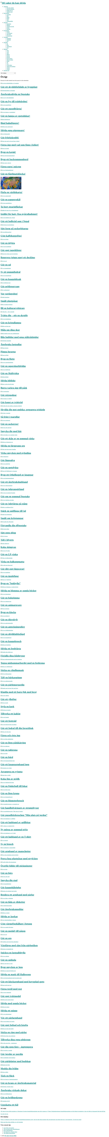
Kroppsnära (6, 30)
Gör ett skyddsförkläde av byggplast (19, 87)
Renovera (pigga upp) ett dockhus (18, 257)
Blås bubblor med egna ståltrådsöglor (20, 337)
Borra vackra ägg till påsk (14, 387)
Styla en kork (7, 706)
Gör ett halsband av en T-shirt (16, 836)
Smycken (9, 34)
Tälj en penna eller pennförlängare (12, 1129)
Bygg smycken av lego (12, 967)
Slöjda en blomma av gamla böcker (18, 590)
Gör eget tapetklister (11, 250)
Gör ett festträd (8, 721)
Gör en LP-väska (9, 554)
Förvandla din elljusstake (13, 525)
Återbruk (6, 6)
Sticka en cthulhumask (12, 670)
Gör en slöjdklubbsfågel (13, 634)
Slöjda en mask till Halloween (16, 974)
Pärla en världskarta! (11, 192)
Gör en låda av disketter (13, 902)
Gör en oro (6, 938)
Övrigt (8, 69)
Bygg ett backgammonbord (14, 159)
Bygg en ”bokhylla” (11, 583)
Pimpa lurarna (8, 351)
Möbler (8, 25)
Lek (7, 41)
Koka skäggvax (8, 547)
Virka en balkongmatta (12, 561)
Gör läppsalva (8, 460)
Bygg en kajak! (8, 152)
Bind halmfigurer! (10, 123)
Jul (7, 43)
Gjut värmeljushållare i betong (16, 923)
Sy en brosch (7, 844)
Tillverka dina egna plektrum (15, 1039)
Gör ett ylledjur (9, 699)
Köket (8, 27)
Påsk (8, 45)
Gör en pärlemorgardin (12, 684)
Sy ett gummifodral (10, 272)
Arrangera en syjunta (11, 771)
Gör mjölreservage (10, 286)
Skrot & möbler (10, 8)
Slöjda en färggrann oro (13, 445)
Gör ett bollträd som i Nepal (15, 221)
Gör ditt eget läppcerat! (13, 569)
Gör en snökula (8, 960)
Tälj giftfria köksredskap (9, 1133)
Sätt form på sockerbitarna (14, 228)
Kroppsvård (9, 35)
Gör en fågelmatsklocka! (13, 173)
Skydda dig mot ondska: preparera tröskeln (23, 409)
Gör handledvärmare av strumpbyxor (20, 807)
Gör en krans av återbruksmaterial (18, 1083)
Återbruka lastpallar (11, 344)
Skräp (8, 61)
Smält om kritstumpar (12, 518)
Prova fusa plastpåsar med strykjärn (19, 858)
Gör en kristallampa (11, 322)
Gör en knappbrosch (11, 641)
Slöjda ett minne (9, 1010)
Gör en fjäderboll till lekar (14, 786)
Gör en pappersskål (10, 199)
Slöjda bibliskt (8, 380)
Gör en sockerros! (10, 424)
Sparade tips (6, 70)
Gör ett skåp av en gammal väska (17, 438)
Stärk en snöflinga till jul (13, 511)
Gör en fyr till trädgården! (14, 101)
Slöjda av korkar (9, 916)
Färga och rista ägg (10, 735)
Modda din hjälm (9, 1068)
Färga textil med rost (11, 989)
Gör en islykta (8, 243)
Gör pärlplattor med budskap (16, 1061)
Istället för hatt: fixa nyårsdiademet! (19, 214)
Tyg (7, 63)
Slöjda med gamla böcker (13, 1003)
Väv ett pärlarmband (11, 1017)
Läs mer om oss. (4, 1114)
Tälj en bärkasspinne (11, 677)
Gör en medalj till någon (13, 931)
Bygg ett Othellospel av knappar (17, 474)
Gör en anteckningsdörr (13, 626)
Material (5, 49)
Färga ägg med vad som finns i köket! (20, 144)
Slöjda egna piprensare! (13, 130)
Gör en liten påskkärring (13, 742)
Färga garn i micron (11, 166)
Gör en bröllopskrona (11, 1097)
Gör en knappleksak (11, 279)
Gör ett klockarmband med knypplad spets (22, 981)
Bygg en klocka (8, 612)
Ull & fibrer (9, 65)
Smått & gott (9, 12)
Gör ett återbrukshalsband (14, 482)
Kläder (8, 31)
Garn (8, 51)
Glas (8, 53)
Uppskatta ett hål (9, 1104)
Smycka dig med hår (11, 431)
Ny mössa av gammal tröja (14, 829)
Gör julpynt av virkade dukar (10, 1131)
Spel (8, 19)
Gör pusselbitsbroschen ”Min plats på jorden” (24, 815)
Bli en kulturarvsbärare (13, 308)
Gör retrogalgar (9, 395)
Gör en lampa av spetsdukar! (15, 116)
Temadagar (9, 46)
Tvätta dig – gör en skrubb (14, 315)
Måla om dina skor (10, 330)
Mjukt (8, 17)
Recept (8, 57)
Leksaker (9, 14)
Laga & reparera (10, 9)
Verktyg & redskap (11, 66)
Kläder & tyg (10, 10)
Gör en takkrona (9, 750)
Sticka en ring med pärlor (14, 1032)
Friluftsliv (9, 38)
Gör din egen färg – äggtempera (17, 1046)
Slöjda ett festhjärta (11, 648)
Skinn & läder (10, 59)
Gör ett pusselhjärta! (11, 108)
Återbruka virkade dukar (14, 1090)
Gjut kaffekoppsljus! (11, 235)
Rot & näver (9, 58)
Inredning (9, 23)
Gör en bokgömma (10, 597)
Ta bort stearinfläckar (12, 206)
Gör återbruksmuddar (12, 909)
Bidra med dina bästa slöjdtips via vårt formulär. (12, 1122)
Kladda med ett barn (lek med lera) (19, 692)
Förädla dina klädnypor (13, 655)
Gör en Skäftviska (10, 373)
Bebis (8, 18)
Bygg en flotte (8, 359)
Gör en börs (7, 873)
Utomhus (6, 37)
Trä (7, 62)
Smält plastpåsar (9, 301)
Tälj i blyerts (7, 539)
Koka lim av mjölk (10, 778)
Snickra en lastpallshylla (13, 952)
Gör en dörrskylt (9, 619)
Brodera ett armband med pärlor (17, 894)
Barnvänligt (6, 13)
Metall (8, 54)
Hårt (8, 15)
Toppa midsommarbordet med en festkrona (23, 663)
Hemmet (6, 22)
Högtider (6, 42)
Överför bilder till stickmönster (16, 865)
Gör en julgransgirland (12, 489)
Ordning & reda (10, 26)
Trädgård (9, 39)
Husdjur (8, 29)
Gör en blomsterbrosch (12, 800)
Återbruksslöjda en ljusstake (15, 94)
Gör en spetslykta (9, 467)
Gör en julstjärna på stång (14, 503)
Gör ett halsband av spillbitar (16, 822)
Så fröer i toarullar (10, 416)
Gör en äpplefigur (10, 576)
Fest (7, 47)
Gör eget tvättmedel (11, 996)
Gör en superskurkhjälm (13, 366)
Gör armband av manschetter (16, 851)
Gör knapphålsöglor (11, 887)
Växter (8, 67)
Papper (8, 55)
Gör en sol (6, 264)
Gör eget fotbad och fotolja (14, 1025)
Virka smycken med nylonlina (16, 453)
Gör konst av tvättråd (12, 402)
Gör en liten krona (10, 793)
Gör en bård (7, 757)
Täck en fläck (7, 1075)
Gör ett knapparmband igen (15, 764)
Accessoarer (9, 33)
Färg (8, 50)
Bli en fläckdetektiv (8, 1130)
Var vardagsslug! (9, 293)
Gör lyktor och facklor (9, 1127)
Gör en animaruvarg (11, 605)
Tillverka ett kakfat (10, 713)
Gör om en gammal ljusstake (15, 496)
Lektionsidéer (10, 21)
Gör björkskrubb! (10, 137)
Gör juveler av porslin (12, 1054)
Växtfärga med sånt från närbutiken (19, 945)
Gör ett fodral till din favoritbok (17, 728)
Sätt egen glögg (8, 532)
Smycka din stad (9, 880)
